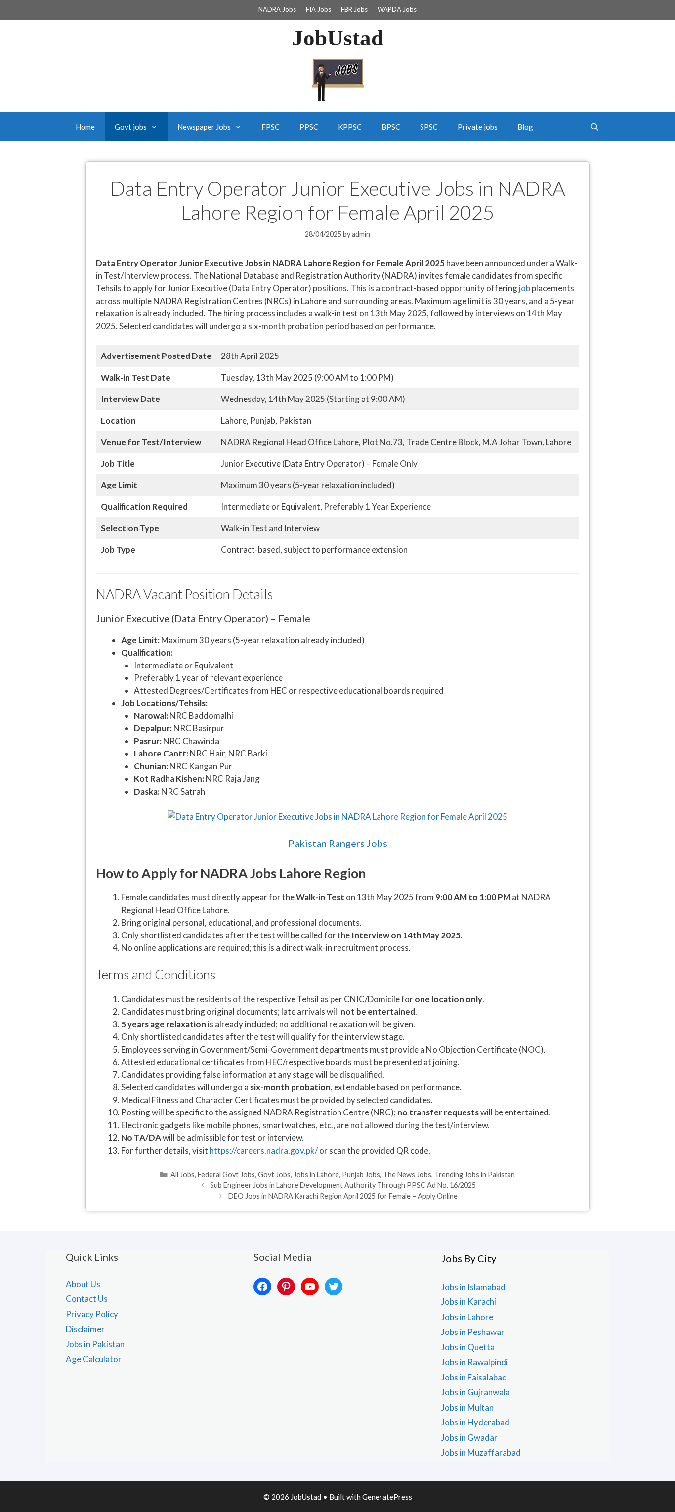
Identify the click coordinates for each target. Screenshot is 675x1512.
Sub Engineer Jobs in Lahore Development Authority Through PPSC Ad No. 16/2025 (343, 1185)
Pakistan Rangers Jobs (337, 843)
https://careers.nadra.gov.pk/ (264, 1150)
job (524, 288)
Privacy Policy (92, 1314)
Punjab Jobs (361, 1174)
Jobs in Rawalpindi (474, 1362)
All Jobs (182, 1174)
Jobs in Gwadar (469, 1437)
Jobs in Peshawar (473, 1332)
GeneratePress (387, 1496)
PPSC (308, 126)
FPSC (270, 126)
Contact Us (87, 1298)
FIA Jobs (318, 9)
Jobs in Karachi (468, 1301)
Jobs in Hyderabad (475, 1422)
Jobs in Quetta (468, 1347)
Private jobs (478, 126)
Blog (525, 126)
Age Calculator (94, 1359)
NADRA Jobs (277, 9)
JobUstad (337, 38)
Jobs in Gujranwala (475, 1392)
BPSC (390, 126)
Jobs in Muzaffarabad (481, 1452)
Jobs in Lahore (316, 1174)
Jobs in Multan (467, 1407)
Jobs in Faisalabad (474, 1377)
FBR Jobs (354, 9)
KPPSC (350, 126)
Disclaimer (85, 1329)
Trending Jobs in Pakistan (474, 1174)
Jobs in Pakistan (95, 1344)
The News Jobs (407, 1174)
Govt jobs (131, 126)
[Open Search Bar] (594, 126)
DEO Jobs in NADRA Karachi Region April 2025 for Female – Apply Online (343, 1196)
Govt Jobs (274, 1174)
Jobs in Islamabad (473, 1287)
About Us (83, 1284)
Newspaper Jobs (204, 126)
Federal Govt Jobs (226, 1174)
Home (85, 126)
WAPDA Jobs (397, 9)
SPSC (429, 126)
